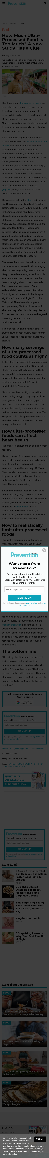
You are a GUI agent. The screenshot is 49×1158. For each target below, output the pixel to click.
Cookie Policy (35, 1151)
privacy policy (31, 603)
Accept (40, 1139)
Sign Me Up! (24, 598)
